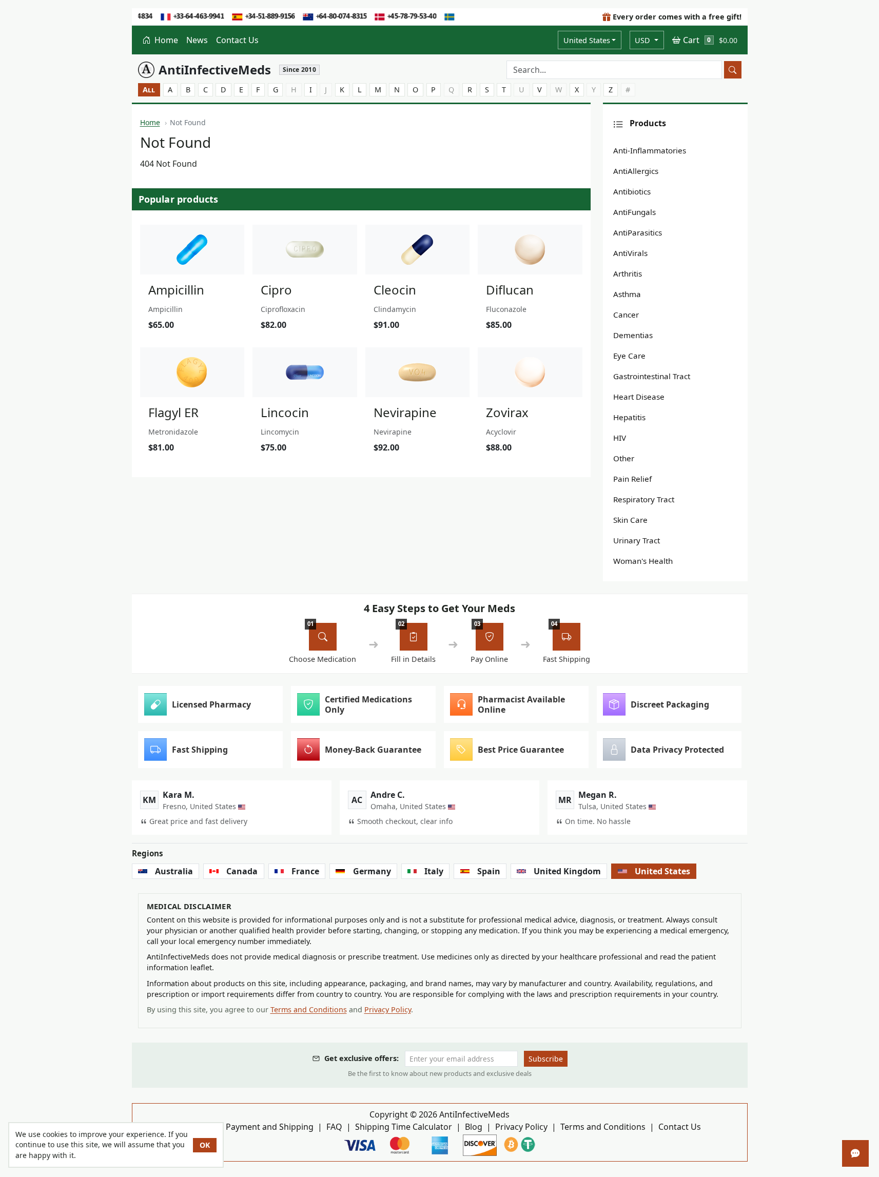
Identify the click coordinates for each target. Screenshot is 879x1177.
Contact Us (237, 40)
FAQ (334, 1127)
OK (205, 1145)
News (197, 40)
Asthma (627, 294)
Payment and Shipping (270, 1127)
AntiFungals (634, 212)
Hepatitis (629, 417)
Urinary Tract (636, 540)
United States (586, 40)
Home (165, 40)
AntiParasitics (637, 232)
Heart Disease (639, 396)
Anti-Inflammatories (649, 150)
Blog (473, 1127)
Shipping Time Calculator (403, 1127)
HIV (619, 438)
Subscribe (546, 1059)
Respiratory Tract (643, 499)
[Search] (732, 70)
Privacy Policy (387, 1009)
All (149, 89)
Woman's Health (643, 561)
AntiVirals (630, 253)
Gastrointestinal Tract (651, 376)
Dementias (633, 335)
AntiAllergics (635, 171)
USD (643, 40)
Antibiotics (632, 191)
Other (623, 458)
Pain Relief (632, 479)
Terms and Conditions (308, 1009)
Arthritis (627, 273)
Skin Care (630, 520)
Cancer (626, 314)
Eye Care (629, 355)
